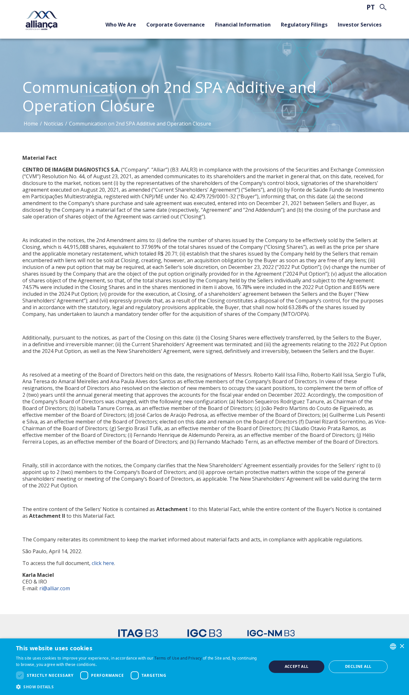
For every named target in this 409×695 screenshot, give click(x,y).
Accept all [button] (297, 666)
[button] (137, 686)
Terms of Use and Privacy (178, 658)
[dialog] (204, 666)
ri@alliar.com (54, 588)
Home (31, 123)
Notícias (53, 123)
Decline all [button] (358, 666)
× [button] (401, 646)
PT (371, 7)
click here (103, 563)
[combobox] (393, 646)
